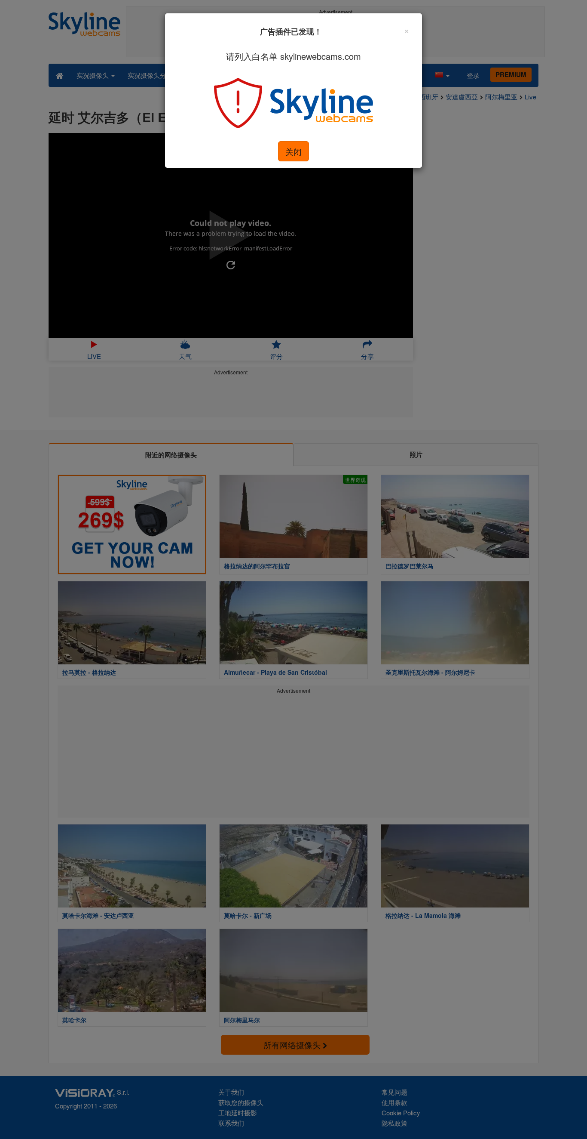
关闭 (293, 151)
